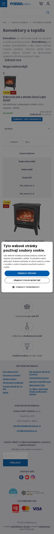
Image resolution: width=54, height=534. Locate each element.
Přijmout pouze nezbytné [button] (27, 280)
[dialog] (27, 267)
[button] (27, 287)
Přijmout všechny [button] (27, 273)
